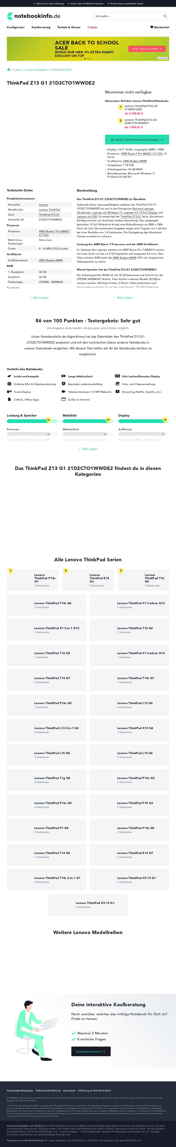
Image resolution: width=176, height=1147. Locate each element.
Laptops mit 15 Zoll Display (24, 541)
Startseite (9, 69)
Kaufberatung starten (88, 1051)
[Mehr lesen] (39, 297)
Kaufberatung (41, 27)
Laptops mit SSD (87, 216)
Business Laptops (143, 208)
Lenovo (18, 69)
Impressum (69, 1090)
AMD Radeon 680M (135, 161)
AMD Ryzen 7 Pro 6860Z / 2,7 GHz (142, 153)
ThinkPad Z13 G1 (61, 69)
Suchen (165, 16)
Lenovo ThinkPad (36, 69)
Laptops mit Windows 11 (107, 212)
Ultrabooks (84, 212)
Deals (93, 27)
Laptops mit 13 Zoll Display (140, 212)
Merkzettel (161, 27)
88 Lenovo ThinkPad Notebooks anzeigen (135, 139)
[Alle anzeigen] (88, 449)
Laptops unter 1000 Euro (22, 534)
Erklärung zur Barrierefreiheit (94, 1090)
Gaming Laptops (17, 528)
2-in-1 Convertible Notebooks (25, 508)
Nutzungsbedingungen (20, 1090)
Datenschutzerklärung (48, 1090)
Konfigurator (16, 27)
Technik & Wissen (68, 27)
